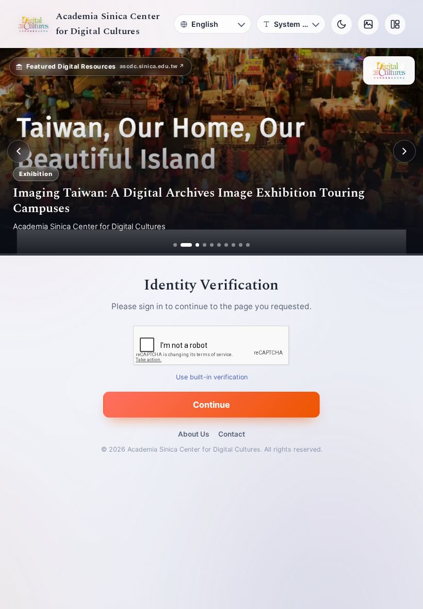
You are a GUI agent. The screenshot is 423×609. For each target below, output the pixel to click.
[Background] (368, 24)
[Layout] (395, 24)
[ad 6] (219, 245)
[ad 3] (193, 245)
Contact (231, 434)
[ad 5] (212, 245)
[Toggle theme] (341, 24)
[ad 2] (182, 245)
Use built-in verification (212, 377)
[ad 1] (175, 245)
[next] (404, 151)
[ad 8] (233, 245)
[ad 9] (240, 245)
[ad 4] (204, 245)
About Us (193, 434)
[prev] (18, 151)
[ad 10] (248, 245)
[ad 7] (226, 245)
